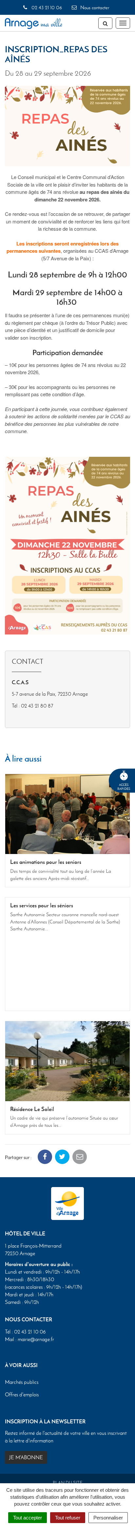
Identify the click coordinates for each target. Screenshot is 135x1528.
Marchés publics (21, 1382)
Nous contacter (94, 8)
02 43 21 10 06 (46, 8)
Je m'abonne (26, 1457)
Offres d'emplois (22, 1394)
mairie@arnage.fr (36, 1339)
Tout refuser (67, 1517)
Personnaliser (108, 1517)
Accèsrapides (123, 787)
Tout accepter (27, 1517)
